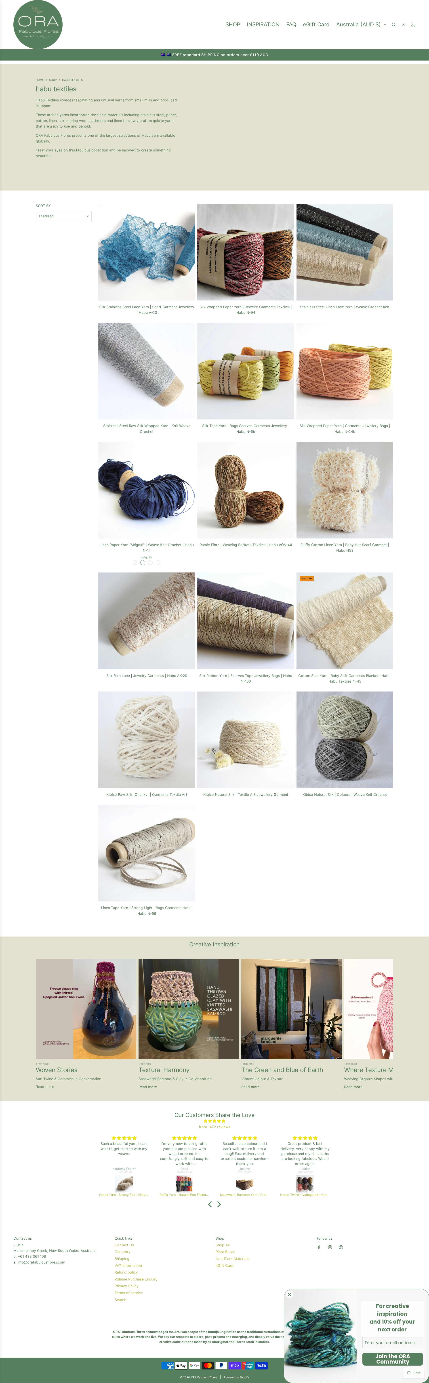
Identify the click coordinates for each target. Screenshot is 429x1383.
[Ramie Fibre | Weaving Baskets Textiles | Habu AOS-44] (245, 490)
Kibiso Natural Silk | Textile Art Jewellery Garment (245, 794)
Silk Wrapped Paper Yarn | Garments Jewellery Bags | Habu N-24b (345, 428)
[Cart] (413, 24)
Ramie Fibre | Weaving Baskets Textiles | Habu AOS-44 (246, 545)
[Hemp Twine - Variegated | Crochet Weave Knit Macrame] (244, 1183)
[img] (214, 1121)
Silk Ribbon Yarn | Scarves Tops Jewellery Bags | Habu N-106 (245, 678)
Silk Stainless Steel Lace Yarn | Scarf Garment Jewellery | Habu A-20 (146, 310)
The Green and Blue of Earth (282, 1070)
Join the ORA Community (392, 1359)
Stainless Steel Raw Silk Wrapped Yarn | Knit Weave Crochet (146, 428)
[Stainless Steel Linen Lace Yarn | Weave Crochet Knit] (345, 252)
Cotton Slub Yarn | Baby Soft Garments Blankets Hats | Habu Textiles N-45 (344, 678)
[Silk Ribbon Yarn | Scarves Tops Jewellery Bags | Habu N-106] (245, 620)
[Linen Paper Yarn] (146, 490)
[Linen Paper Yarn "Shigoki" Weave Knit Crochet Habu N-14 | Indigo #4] (143, 562)
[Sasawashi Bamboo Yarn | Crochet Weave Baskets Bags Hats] (184, 1183)
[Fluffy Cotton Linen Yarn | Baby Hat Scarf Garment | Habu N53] (345, 490)
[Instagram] (330, 1247)
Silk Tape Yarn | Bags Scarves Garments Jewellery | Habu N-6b (245, 428)
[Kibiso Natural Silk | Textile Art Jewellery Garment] (245, 740)
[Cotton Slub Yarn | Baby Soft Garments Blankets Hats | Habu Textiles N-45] (345, 620)
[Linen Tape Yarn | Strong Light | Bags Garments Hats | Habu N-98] (146, 853)
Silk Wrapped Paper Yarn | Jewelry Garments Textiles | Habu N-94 (246, 310)
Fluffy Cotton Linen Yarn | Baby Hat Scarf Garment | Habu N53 (345, 548)
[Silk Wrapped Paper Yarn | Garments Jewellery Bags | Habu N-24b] (345, 371)
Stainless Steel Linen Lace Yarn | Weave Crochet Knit (344, 307)
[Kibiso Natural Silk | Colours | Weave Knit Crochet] (345, 740)
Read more (45, 1086)
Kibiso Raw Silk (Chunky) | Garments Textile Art (146, 794)
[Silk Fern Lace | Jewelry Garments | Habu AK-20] (146, 620)
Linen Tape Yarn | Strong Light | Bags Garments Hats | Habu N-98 (147, 910)
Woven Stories (56, 1070)
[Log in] (403, 24)
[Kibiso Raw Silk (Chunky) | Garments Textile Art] (146, 740)
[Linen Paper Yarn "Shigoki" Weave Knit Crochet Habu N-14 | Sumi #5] (150, 562)
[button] (41, 1026)
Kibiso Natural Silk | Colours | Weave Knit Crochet (345, 794)
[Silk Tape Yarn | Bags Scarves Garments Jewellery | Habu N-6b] (245, 371)
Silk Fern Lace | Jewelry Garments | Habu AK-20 (146, 675)
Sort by (43, 205)
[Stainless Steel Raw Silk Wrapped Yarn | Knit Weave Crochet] (146, 371)
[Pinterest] (341, 1247)
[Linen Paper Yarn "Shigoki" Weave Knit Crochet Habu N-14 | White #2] (158, 562)
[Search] (394, 24)
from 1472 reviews (214, 1127)
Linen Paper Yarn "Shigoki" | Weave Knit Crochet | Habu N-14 (147, 548)
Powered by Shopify (236, 1377)
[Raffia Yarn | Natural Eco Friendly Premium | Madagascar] (124, 1183)
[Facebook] (319, 1247)
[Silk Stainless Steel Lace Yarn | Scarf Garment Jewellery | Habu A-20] (146, 252)
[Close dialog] (289, 1294)
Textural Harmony (164, 1070)
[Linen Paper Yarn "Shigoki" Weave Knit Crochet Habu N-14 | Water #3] (135, 562)
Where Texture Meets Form (383, 1070)
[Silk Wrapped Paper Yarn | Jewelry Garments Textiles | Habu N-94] (245, 252)
